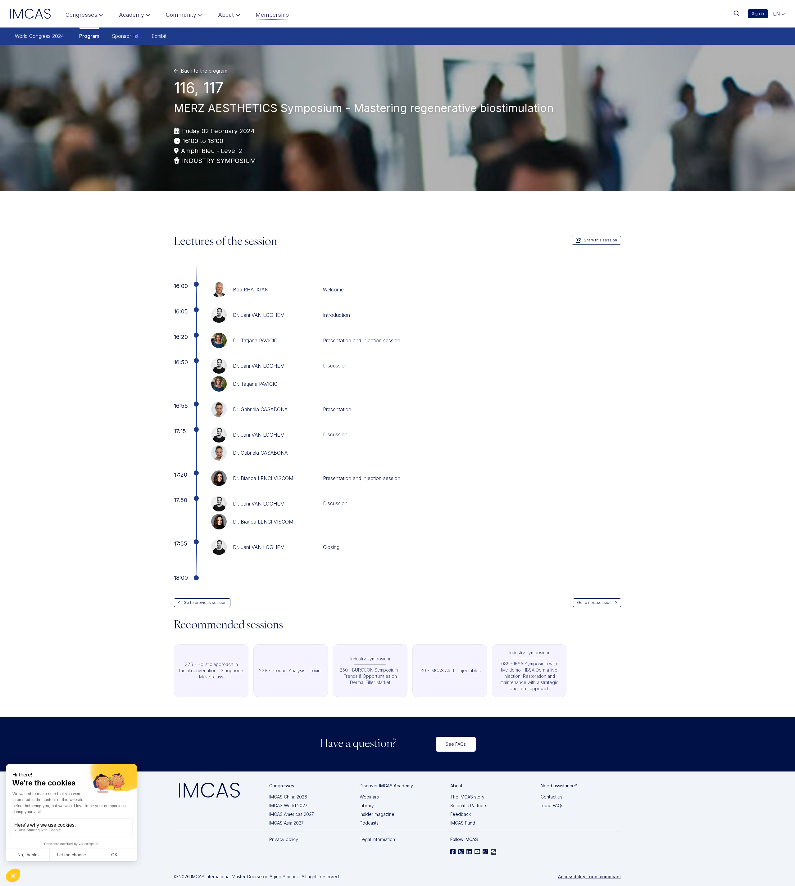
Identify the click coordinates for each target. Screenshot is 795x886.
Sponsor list (125, 36)
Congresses (81, 14)
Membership (272, 14)
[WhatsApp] (485, 852)
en (777, 14)
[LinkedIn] (469, 852)
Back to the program (204, 71)
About (226, 14)
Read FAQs (552, 805)
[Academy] (135, 16)
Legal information (377, 839)
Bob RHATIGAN (250, 289)
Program (89, 36)
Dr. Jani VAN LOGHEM (258, 315)
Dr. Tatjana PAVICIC (255, 340)
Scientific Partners (468, 805)
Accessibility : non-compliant (589, 876)
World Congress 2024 (39, 36)
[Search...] (736, 13)
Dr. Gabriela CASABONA (260, 409)
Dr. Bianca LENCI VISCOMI (263, 478)
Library (367, 805)
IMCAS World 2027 (288, 805)
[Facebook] (453, 852)
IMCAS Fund (462, 822)
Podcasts (369, 822)
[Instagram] (461, 852)
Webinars (369, 796)
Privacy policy (283, 839)
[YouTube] (477, 852)
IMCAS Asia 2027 (286, 822)
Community (181, 14)
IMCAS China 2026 (288, 796)
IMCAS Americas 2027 (291, 814)
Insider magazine (377, 814)
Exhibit (159, 36)
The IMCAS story (467, 796)
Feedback (460, 814)
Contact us (551, 796)
